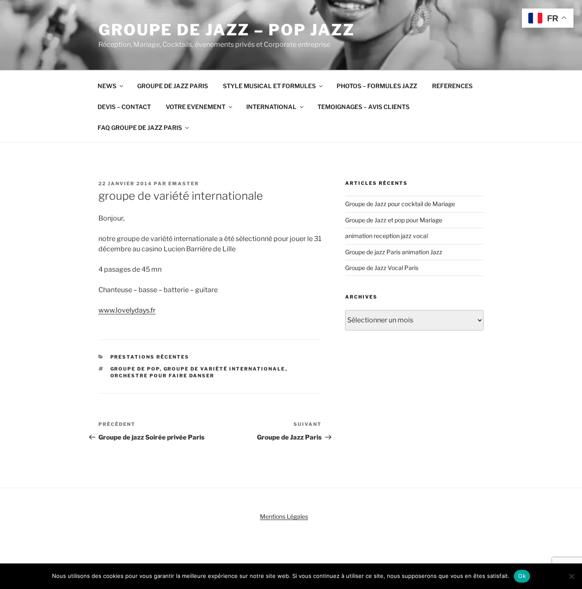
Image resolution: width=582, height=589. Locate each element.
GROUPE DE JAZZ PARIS (172, 85)
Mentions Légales (284, 516)
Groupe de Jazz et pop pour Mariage (393, 220)
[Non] (571, 576)
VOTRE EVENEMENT (195, 106)
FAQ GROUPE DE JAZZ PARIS (140, 127)
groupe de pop (135, 369)
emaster (183, 184)
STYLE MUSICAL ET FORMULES (269, 85)
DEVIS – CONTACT (124, 106)
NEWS (107, 85)
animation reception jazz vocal (386, 235)
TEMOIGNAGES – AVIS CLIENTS (363, 106)
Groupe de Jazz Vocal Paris (381, 267)
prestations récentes (150, 357)
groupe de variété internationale (224, 369)
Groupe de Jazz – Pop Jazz (226, 29)
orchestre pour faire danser (162, 376)
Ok (522, 575)
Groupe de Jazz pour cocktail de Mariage (400, 203)
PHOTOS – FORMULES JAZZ (377, 85)
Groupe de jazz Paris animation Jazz (393, 252)
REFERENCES (452, 85)
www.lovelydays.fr (127, 310)
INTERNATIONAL (271, 106)
